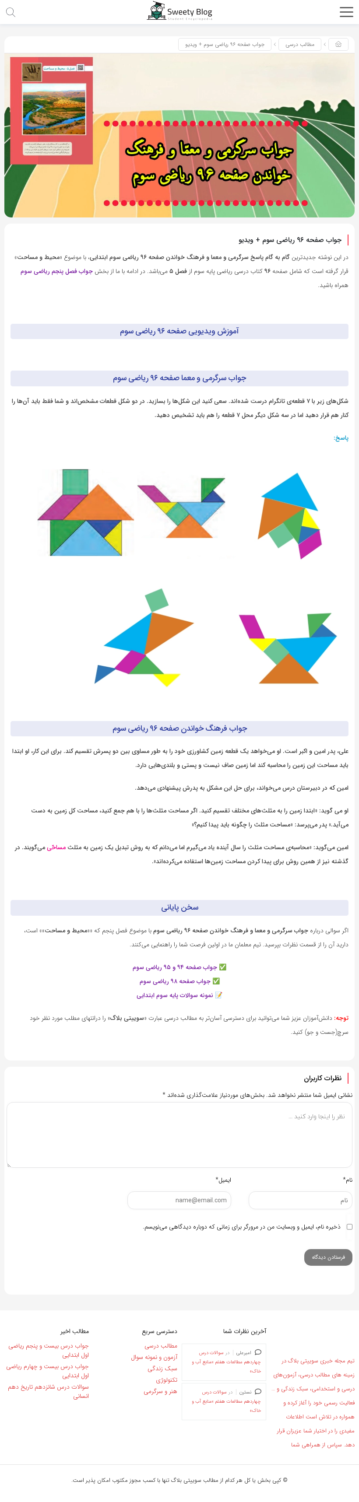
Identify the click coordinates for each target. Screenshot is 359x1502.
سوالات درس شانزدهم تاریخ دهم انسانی (48, 1391)
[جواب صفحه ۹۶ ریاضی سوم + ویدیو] (179, 135)
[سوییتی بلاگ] (179, 10)
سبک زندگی (162, 1368)
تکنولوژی (166, 1380)
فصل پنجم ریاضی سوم (49, 271)
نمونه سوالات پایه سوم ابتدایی (175, 995)
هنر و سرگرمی (160, 1391)
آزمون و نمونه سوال (154, 1357)
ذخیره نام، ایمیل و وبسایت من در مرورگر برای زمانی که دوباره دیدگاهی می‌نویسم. (242, 1227)
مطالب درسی (299, 44)
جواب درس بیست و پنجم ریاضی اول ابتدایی (48, 1350)
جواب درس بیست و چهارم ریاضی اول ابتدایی (47, 1371)
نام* (347, 1180)
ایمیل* (223, 1180)
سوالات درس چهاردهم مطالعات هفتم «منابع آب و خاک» (226, 1362)
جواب (86, 271)
